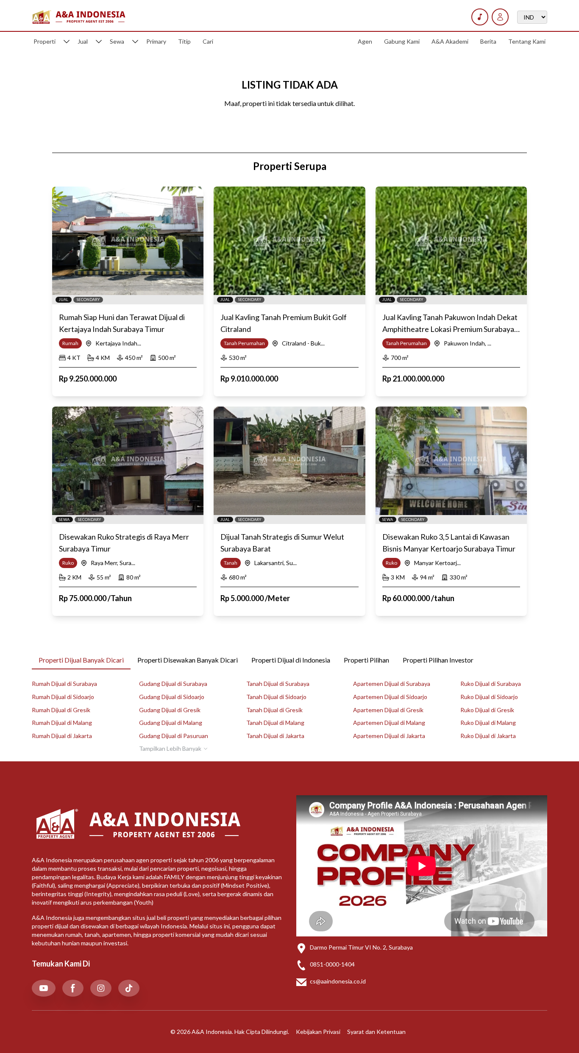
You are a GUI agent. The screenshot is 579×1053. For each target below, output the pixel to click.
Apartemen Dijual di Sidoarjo (390, 696)
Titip (184, 41)
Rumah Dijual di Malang (62, 722)
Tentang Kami (527, 41)
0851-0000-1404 (332, 964)
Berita (488, 41)
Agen (365, 41)
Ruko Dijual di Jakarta (488, 735)
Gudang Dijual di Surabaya (173, 683)
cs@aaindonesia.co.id (338, 981)
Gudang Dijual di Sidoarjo (171, 696)
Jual (83, 41)
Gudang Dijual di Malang (170, 722)
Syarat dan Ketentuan (376, 1031)
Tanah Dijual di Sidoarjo (276, 696)
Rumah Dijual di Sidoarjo (63, 696)
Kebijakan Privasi (318, 1031)
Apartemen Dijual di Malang (389, 722)
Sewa (117, 41)
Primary (156, 41)
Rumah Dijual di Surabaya (64, 683)
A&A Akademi (449, 41)
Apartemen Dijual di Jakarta (389, 735)
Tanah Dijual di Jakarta (275, 735)
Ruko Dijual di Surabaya (490, 683)
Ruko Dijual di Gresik (487, 709)
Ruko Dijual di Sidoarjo (489, 696)
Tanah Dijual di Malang (275, 722)
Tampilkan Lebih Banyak (170, 748)
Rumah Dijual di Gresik (61, 709)
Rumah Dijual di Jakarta (62, 735)
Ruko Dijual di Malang (488, 722)
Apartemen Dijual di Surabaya (391, 683)
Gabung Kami (402, 41)
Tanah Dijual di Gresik (274, 709)
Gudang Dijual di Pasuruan (173, 735)
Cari (208, 41)
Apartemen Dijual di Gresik (388, 709)
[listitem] (44, 988)
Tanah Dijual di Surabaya (277, 683)
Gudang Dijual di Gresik (169, 709)
